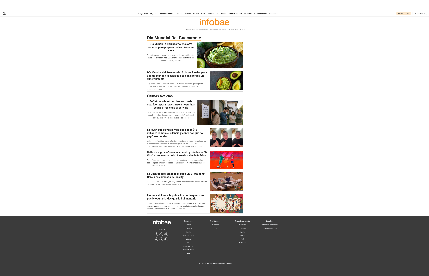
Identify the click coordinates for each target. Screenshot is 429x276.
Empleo (215, 228)
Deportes (248, 13)
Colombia (178, 13)
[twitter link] (161, 234)
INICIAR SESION (419, 13)
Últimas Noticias (235, 13)
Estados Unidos (166, 13)
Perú (203, 13)
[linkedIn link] (166, 239)
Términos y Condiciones (269, 225)
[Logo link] (214, 22)
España (188, 13)
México (196, 13)
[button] (4, 13)
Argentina (154, 13)
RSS (188, 253)
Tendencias (273, 13)
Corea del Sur (240, 30)
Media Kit (242, 243)
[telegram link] (161, 239)
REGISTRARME (403, 13)
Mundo (224, 13)
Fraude (224, 30)
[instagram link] (166, 234)
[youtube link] (156, 239)
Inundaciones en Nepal (200, 30)
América (188, 225)
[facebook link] (156, 234)
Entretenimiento (260, 13)
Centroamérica (213, 13)
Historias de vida (215, 30)
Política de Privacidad (269, 228)
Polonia (231, 30)
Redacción (215, 225)
